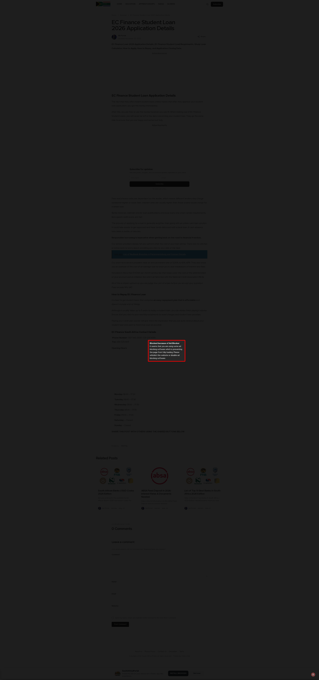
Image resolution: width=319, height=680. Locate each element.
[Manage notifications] (313, 675)
